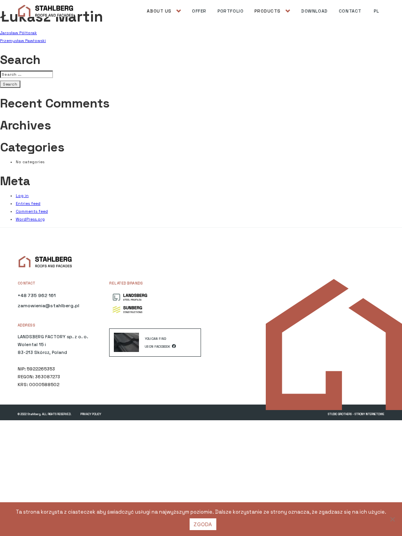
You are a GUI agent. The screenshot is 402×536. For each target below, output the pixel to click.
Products (267, 11)
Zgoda (203, 524)
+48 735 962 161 (37, 295)
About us (159, 11)
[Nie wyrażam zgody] (392, 519)
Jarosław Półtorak (18, 32)
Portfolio (230, 11)
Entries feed (28, 203)
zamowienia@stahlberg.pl (48, 306)
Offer (199, 11)
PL (376, 11)
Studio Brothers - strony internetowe (356, 414)
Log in (22, 195)
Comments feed (32, 211)
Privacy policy (90, 414)
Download (314, 11)
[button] (164, 11)
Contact (350, 11)
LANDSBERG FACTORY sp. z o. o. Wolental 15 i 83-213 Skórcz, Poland (53, 344)
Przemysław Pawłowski (23, 40)
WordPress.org (30, 219)
